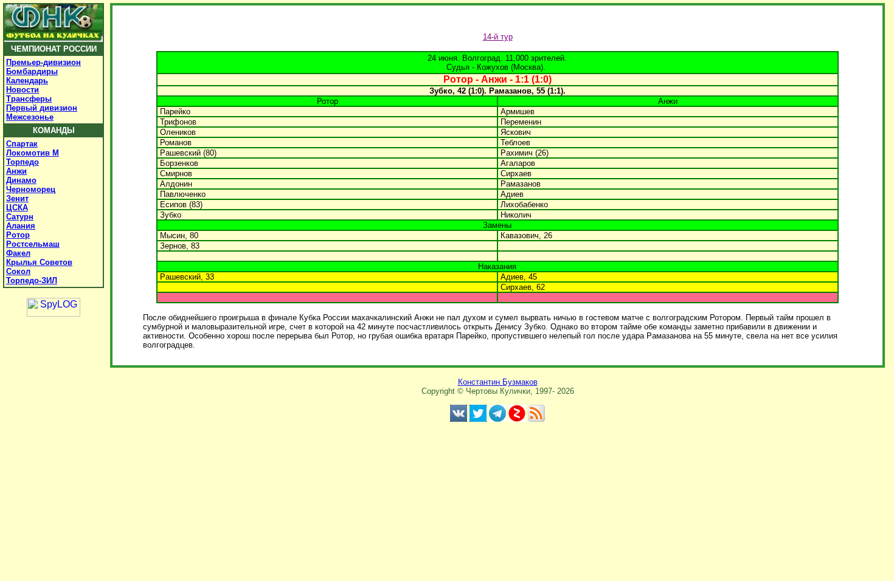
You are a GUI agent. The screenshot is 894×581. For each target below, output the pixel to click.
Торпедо (22, 162)
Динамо (21, 180)
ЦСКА (17, 207)
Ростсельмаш (33, 244)
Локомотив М (32, 152)
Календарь (27, 80)
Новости (22, 89)
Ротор (18, 234)
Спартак (22, 143)
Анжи (16, 171)
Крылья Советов (39, 262)
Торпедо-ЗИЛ (31, 280)
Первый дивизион (41, 107)
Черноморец (30, 189)
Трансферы (29, 98)
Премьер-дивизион (43, 62)
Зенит (17, 198)
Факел (18, 253)
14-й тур (498, 36)
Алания (20, 225)
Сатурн (19, 216)
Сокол (18, 271)
